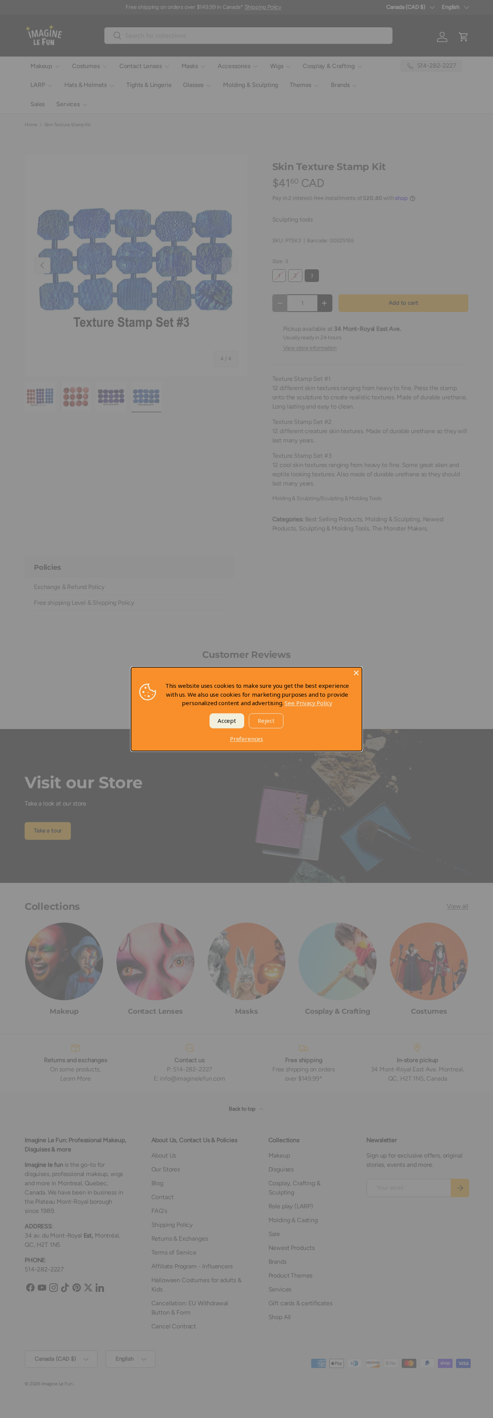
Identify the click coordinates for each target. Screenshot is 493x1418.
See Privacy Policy (308, 703)
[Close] (356, 673)
